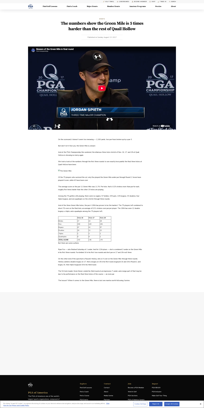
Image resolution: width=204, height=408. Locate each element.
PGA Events (84, 400)
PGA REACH (156, 388)
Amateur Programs (137, 6)
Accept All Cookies (171, 404)
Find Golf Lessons (50, 6)
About (173, 6)
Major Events (92, 6)
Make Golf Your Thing (159, 396)
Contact (107, 388)
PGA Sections (132, 396)
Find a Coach (72, 6)
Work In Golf (132, 392)
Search (173, 1)
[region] (102, 404)
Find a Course (84, 396)
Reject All (155, 404)
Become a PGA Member (136, 388)
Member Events (113, 6)
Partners (107, 400)
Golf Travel (109, 1)
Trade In (162, 1)
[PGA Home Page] (30, 6)
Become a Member (140, 1)
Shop (152, 1)
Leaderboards (124, 1)
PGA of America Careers (136, 400)
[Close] (200, 404)
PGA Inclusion (156, 392)
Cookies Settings (140, 404)
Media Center (108, 396)
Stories (158, 6)
